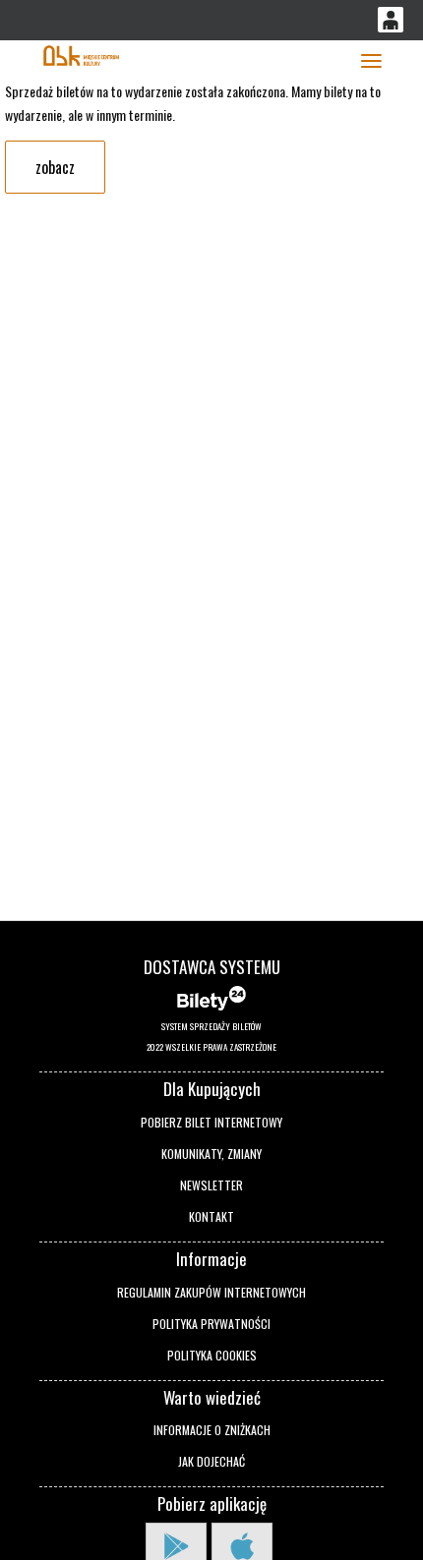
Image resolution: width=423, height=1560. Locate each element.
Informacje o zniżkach (212, 1429)
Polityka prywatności (211, 1323)
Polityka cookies (212, 1355)
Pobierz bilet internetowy (211, 1122)
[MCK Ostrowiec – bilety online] (81, 53)
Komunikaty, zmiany (211, 1153)
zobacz (55, 167)
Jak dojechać (211, 1461)
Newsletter (211, 1185)
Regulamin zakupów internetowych (211, 1292)
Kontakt (211, 1216)
